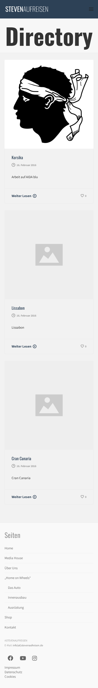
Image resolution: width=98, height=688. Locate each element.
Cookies (10, 676)
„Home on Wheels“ (18, 578)
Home (9, 548)
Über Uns (11, 568)
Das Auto (14, 587)
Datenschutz (13, 672)
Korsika (17, 157)
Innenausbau (17, 597)
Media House (14, 558)
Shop (8, 617)
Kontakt (10, 627)
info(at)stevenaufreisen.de (28, 645)
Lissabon (18, 308)
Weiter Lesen (21, 196)
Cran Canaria (21, 458)
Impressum (12, 667)
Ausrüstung (16, 607)
